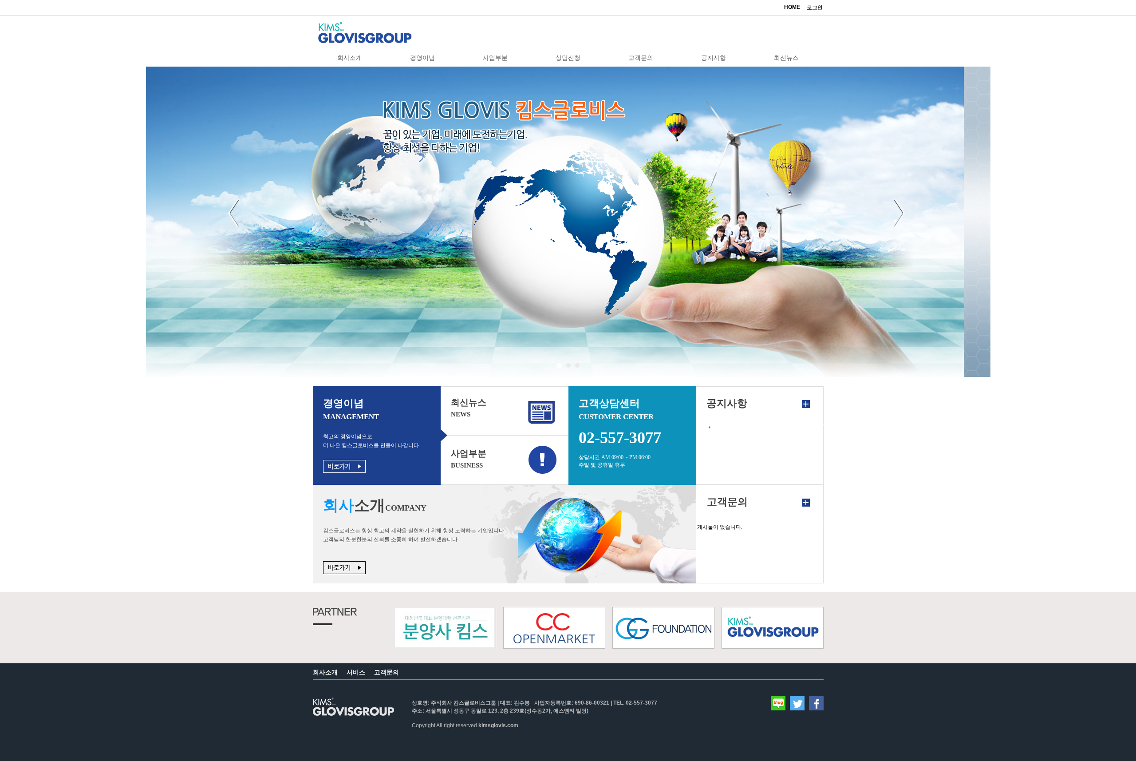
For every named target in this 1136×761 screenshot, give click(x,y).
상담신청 (568, 57)
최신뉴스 (786, 57)
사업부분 (495, 57)
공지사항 (713, 57)
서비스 (356, 672)
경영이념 (422, 57)
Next (901, 217)
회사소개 (349, 57)
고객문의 (640, 57)
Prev (235, 217)
